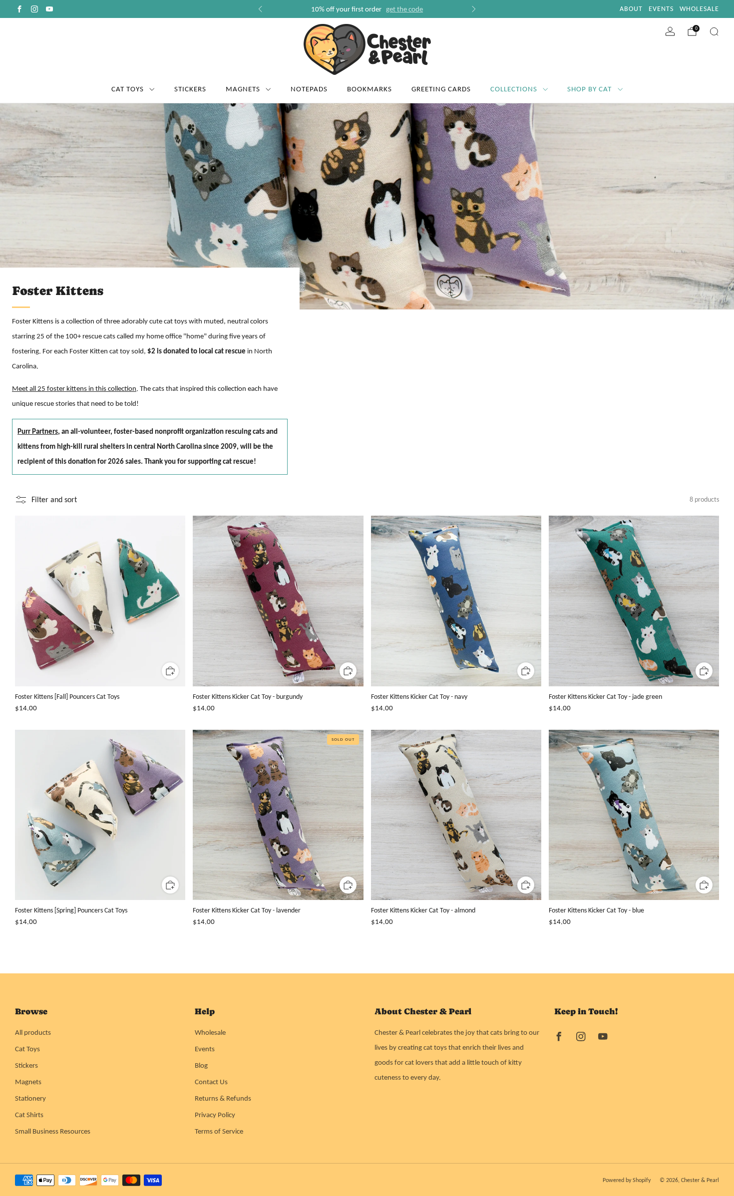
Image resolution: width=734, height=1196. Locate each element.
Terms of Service (219, 1131)
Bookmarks (369, 88)
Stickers (190, 88)
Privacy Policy (215, 1114)
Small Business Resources (52, 1131)
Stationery (30, 1098)
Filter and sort (54, 499)
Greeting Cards (441, 88)
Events (205, 1048)
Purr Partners (37, 431)
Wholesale (210, 1032)
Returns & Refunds (223, 1098)
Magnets (243, 88)
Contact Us (211, 1081)
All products (33, 1032)
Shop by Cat (589, 88)
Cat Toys (127, 88)
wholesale (699, 8)
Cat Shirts (29, 1114)
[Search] (714, 31)
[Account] (670, 31)
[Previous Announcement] (260, 8)
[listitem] (367, 9)
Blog (201, 1065)
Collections (513, 88)
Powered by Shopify (627, 1180)
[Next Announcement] (473, 8)
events (661, 8)
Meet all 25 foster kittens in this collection (74, 388)
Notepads (309, 88)
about (631, 8)
